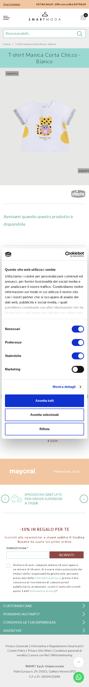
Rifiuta (44, 429)
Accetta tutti (44, 400)
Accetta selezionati (44, 414)
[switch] (78, 342)
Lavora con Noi (39, 655)
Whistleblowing (61, 655)
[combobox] (44, 33)
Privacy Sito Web (39, 650)
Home (7, 44)
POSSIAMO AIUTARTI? (21, 614)
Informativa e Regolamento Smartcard (56, 646)
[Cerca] (80, 33)
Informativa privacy (48, 578)
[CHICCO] (78, 195)
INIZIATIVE (12, 630)
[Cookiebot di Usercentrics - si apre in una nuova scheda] (65, 254)
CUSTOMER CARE (17, 606)
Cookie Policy (16, 650)
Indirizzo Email (17, 548)
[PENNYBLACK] (67, 472)
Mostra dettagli (64, 387)
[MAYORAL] (22, 472)
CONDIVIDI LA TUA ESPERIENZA (29, 622)
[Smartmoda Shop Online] (44, 18)
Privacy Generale (16, 646)
